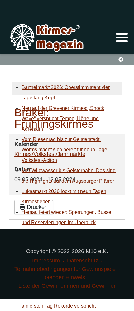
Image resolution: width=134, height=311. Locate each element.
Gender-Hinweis (65, 277)
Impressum (46, 260)
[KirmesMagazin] (47, 37)
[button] (122, 37)
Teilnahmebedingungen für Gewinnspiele (65, 269)
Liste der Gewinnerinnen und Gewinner (67, 286)
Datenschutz (82, 260)
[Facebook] (121, 60)
